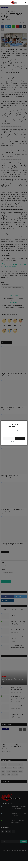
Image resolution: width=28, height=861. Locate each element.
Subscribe (20, 438)
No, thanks (14, 441)
